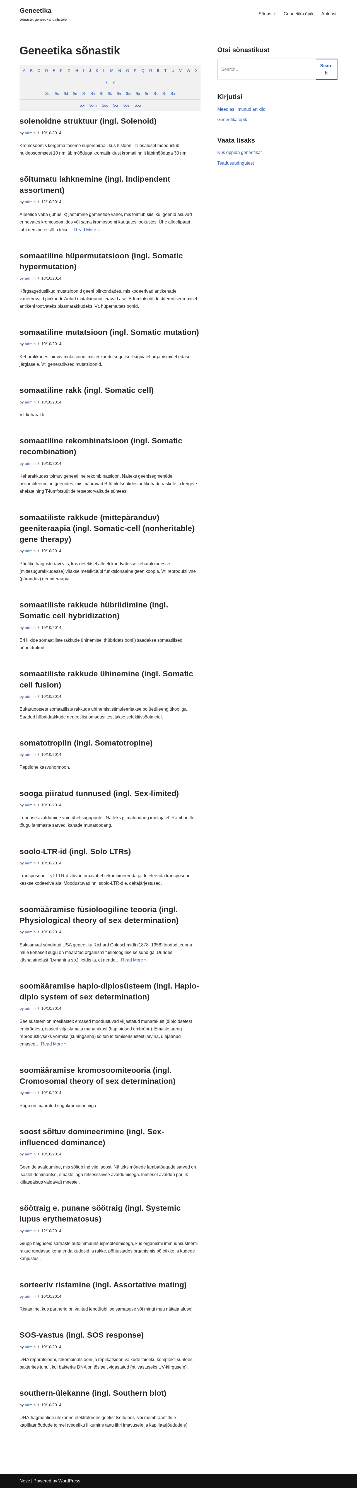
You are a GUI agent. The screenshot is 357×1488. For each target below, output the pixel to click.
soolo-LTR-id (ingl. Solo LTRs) (75, 851)
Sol (81, 105)
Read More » (87, 229)
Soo (105, 105)
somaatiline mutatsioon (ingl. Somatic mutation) (109, 332)
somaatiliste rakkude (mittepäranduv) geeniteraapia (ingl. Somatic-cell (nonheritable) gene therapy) (107, 528)
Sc (57, 93)
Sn (119, 93)
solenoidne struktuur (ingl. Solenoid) (88, 121)
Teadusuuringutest (235, 163)
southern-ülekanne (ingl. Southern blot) (93, 1393)
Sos (126, 105)
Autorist (328, 13)
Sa (47, 93)
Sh (92, 93)
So (128, 93)
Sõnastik (267, 13)
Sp (138, 93)
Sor (115, 105)
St (163, 93)
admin (30, 133)
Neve (25, 1481)
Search (326, 69)
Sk (110, 93)
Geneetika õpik (298, 13)
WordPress (69, 1481)
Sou (137, 105)
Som (93, 105)
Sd (66, 93)
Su (172, 93)
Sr (146, 93)
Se (75, 93)
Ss (155, 93)
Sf (83, 93)
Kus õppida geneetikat (239, 152)
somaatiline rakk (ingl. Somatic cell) (87, 390)
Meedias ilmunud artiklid (241, 109)
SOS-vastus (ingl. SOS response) (82, 1335)
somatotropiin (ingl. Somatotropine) (86, 743)
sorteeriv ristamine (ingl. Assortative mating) (103, 1284)
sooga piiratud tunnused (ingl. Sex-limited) (99, 793)
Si (101, 93)
